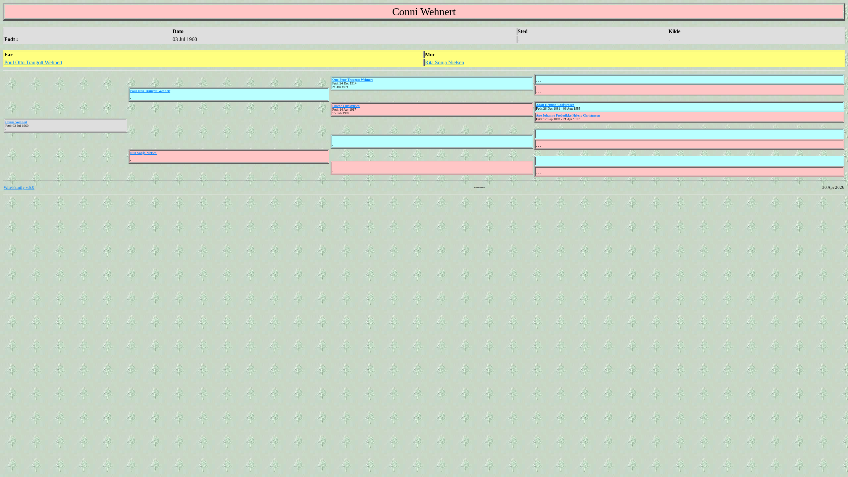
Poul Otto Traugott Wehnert (33, 62)
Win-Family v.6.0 (19, 187)
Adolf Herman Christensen (555, 105)
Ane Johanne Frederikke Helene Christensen (568, 115)
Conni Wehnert (16, 122)
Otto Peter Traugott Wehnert (352, 79)
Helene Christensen (346, 106)
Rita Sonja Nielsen (444, 62)
